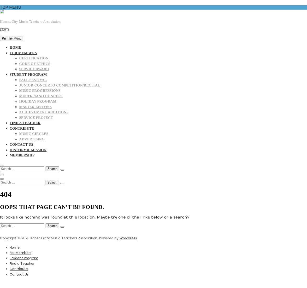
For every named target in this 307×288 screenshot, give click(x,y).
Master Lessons (35, 107)
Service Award (34, 69)
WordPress (128, 238)
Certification (33, 58)
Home (15, 47)
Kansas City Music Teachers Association (30, 21)
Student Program (28, 74)
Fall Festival (33, 80)
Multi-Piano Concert (41, 96)
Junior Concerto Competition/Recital (59, 85)
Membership (22, 155)
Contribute (22, 128)
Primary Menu (11, 38)
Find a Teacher (25, 123)
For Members (23, 53)
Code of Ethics (34, 64)
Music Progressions (39, 90)
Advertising (32, 139)
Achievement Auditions (43, 112)
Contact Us (21, 144)
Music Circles (33, 134)
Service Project (36, 118)
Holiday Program (37, 101)
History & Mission (28, 150)
